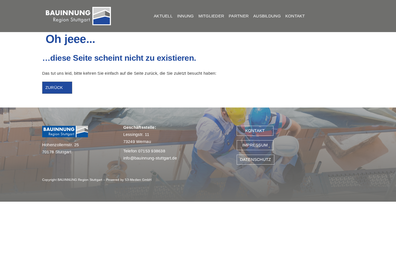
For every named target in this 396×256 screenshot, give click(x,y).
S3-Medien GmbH (138, 180)
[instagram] (351, 16)
